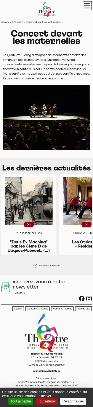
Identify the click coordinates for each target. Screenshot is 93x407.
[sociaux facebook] (82, 298)
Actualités (17, 22)
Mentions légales (62, 308)
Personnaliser (73, 401)
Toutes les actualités (49, 265)
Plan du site (83, 308)
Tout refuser (47, 401)
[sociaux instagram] (89, 298)
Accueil (5, 22)
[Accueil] (46, 332)
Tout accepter (21, 401)
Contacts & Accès (37, 308)
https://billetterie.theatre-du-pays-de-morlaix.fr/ (45, 381)
